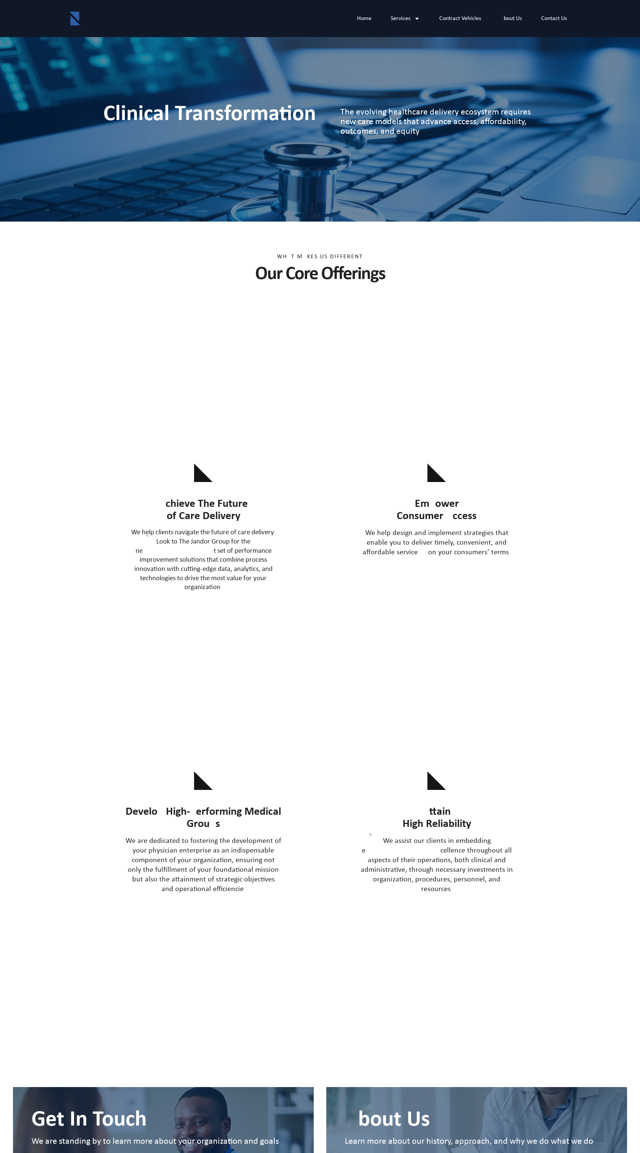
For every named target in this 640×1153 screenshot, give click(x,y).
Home (364, 18)
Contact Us (554, 18)
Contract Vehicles (460, 18)
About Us (511, 18)
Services (400, 18)
